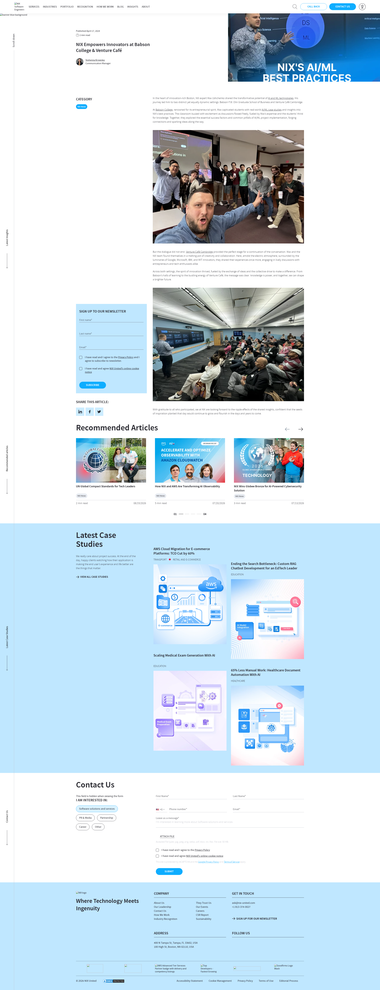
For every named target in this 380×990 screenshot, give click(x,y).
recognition (85, 6)
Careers (200, 911)
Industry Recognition (165, 919)
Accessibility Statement (190, 981)
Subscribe (92, 385)
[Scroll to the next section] (7, 63)
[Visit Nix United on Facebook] (247, 945)
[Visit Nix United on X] (268, 945)
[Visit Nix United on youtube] (279, 945)
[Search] (295, 6)
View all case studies (94, 577)
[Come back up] (374, 983)
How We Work (105, 6)
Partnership (106, 818)
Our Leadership (162, 907)
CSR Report (202, 915)
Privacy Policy (125, 357)
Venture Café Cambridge (199, 252)
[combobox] (161, 809)
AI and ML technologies (280, 99)
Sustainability (203, 919)
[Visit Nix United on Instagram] (257, 945)
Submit (169, 871)
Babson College (164, 110)
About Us (159, 903)
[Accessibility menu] (362, 6)
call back (313, 6)
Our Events (202, 907)
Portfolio (67, 6)
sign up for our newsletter (256, 919)
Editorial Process (288, 981)
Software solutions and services (97, 808)
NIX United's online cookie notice (204, 856)
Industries (50, 6)
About (146, 6)
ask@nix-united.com (243, 903)
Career (82, 827)
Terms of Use (266, 981)
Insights (132, 6)
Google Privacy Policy (208, 862)
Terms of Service (232, 862)
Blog (120, 6)
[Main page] (19, 6)
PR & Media (85, 818)
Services (34, 6)
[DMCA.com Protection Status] (113, 981)
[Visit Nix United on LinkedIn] (236, 945)
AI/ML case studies (272, 110)
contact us (342, 6)
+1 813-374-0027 (241, 907)
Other (98, 827)
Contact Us (160, 911)
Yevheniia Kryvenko (95, 60)
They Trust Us (203, 903)
